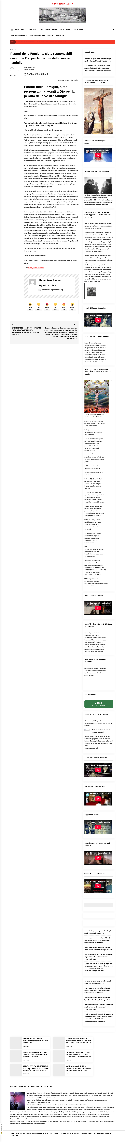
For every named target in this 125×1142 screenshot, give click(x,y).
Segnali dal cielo (15, 71)
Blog (11, 49)
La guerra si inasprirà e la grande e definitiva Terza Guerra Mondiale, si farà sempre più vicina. (35, 1054)
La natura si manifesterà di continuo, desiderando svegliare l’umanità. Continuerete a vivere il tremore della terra (98, 957)
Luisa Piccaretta (78, 30)
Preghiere (50, 35)
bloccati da (99, 703)
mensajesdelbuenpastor (36, 268)
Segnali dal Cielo (20, 30)
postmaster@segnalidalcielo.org (52, 290)
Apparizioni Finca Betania (37, 35)
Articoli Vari (60, 35)
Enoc (15, 49)
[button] (114, 30)
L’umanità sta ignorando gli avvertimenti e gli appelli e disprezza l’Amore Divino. (35, 1040)
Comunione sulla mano (18, 35)
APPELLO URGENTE (45, 30)
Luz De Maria (33, 30)
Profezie (54, 30)
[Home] (12, 30)
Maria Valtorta (65, 30)
